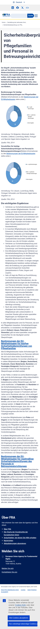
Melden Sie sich (8, 568)
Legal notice (15, 590)
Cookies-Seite (20, 605)
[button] (13, 8)
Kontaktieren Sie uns (9, 572)
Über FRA (7, 529)
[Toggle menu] (36, 15)
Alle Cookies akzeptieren (18, 618)
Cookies (23, 590)
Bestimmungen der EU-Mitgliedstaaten (21, 154)
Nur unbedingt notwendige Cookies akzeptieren (23, 624)
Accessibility (4, 592)
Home (3, 22)
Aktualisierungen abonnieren (15, 543)
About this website (6, 590)
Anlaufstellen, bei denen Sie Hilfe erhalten (20, 538)
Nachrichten (8, 541)
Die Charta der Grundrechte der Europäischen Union (16, 533)
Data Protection (32, 590)
